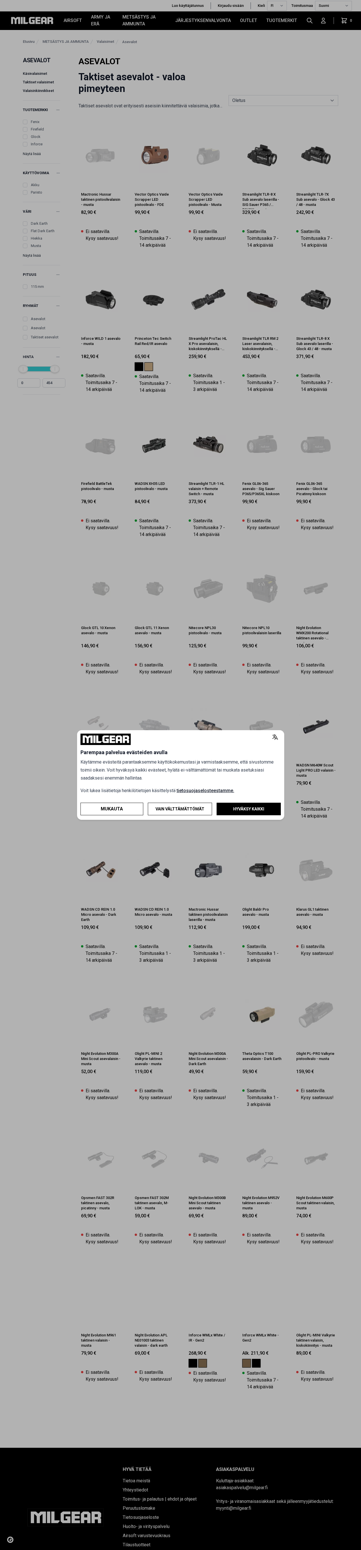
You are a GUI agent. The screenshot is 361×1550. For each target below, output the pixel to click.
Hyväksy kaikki (248, 809)
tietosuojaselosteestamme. (205, 790)
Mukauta (112, 809)
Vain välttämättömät (180, 809)
